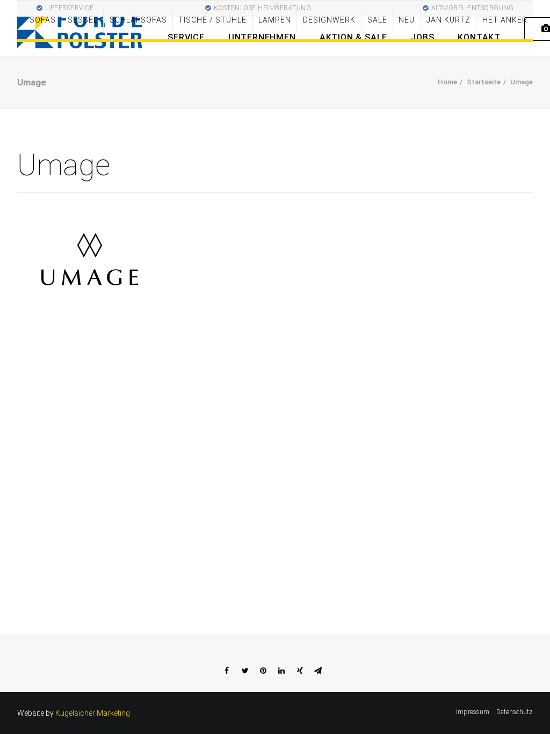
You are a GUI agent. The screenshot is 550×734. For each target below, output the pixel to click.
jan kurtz (448, 20)
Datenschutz (514, 712)
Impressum (472, 712)
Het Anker (504, 20)
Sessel (83, 20)
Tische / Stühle (212, 20)
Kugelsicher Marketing (92, 713)
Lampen (274, 20)
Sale (377, 20)
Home (447, 82)
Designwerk (329, 20)
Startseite (484, 82)
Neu (407, 20)
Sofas (43, 20)
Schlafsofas (138, 20)
